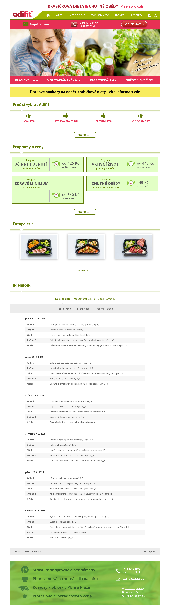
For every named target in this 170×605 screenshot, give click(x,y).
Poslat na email (34, 551)
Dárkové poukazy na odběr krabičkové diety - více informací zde (85, 91)
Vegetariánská (64, 80)
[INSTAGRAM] (155, 15)
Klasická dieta (62, 298)
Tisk (19, 551)
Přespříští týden (104, 308)
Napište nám (39, 24)
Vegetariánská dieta (84, 298)
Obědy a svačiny (106, 298)
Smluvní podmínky (135, 595)
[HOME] (48, 15)
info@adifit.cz (133, 579)
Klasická (26, 80)
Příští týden (83, 308)
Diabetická (103, 80)
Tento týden (64, 308)
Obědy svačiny (139, 80)
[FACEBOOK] (149, 15)
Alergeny (150, 551)
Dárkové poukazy (134, 588)
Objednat (133, 24)
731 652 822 (131, 569)
